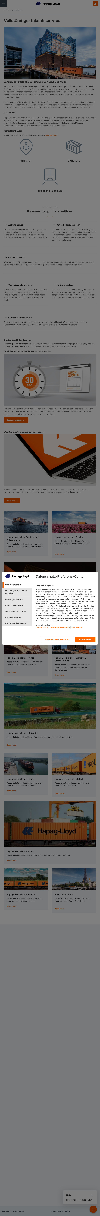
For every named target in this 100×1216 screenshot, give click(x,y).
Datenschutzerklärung (60, 627)
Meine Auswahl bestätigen (57, 639)
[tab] (17, 585)
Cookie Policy (42, 627)
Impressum (76, 627)
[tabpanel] (66, 607)
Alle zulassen (85, 639)
